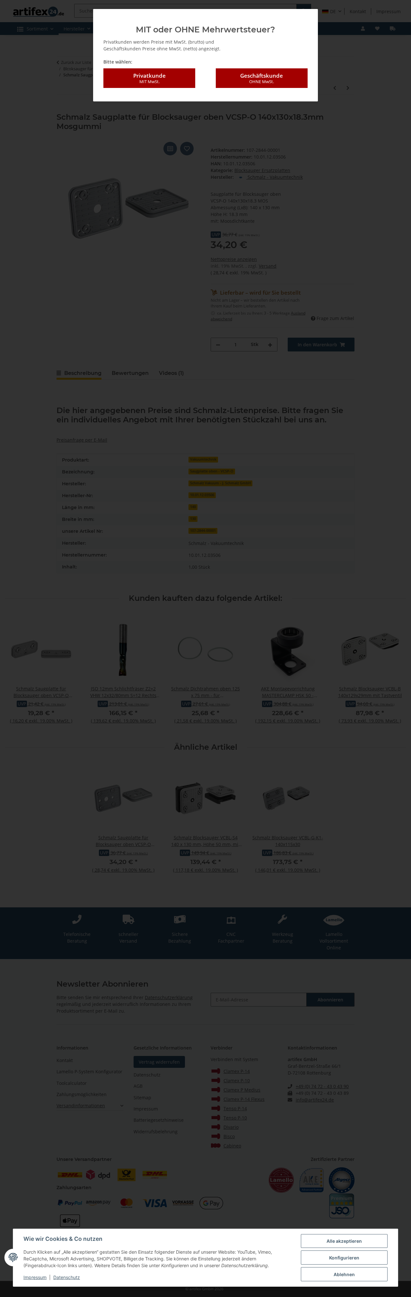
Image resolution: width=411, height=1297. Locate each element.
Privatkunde (149, 78)
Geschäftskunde (261, 78)
